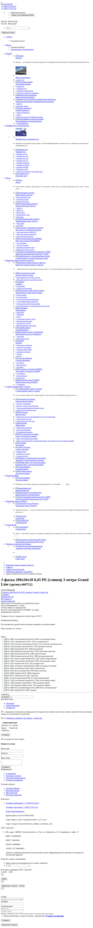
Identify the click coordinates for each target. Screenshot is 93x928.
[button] (9, 37)
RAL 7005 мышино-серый (38, 683)
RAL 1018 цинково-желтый (40, 646)
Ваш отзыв (5, 758)
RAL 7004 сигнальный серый (42, 680)
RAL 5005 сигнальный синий (42, 661)
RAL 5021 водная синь (34, 663)
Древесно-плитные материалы (18, 544)
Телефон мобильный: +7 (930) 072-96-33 (22, 803)
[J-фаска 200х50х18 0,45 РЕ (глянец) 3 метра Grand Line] (24, 592)
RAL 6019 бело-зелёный (36, 671)
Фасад (8, 178)
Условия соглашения (14, 780)
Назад (4, 879)
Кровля (9, 54)
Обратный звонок (8, 32)
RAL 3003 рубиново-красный (42, 651)
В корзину (5, 697)
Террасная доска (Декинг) (16, 501)
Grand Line (37, 718)
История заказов (12, 791)
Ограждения (11, 525)
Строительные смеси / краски (18, 387)
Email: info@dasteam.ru (15, 811)
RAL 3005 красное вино (36, 654)
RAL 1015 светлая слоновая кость (48, 644)
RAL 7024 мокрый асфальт (39, 685)
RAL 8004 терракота (31, 673)
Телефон (4, 901)
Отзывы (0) (10, 708)
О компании (11, 774)
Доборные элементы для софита (19, 718)
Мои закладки (11, 793)
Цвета (3, 637)
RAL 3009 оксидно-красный (41, 656)
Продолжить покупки (9, 886)
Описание (10, 703)
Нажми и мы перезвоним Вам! (23, 15)
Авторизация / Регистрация (22, 49)
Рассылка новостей (14, 795)
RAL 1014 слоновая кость (38, 642)
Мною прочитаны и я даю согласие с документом (33, 916)
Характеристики (12, 705)
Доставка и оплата (13, 776)
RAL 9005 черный (28, 690)
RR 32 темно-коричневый (38, 678)
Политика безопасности (16, 778)
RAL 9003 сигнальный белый (42, 639)
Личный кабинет (13, 788)
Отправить (6, 767)
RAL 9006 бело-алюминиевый (44, 688)
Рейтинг (4, 753)
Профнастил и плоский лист (17, 126)
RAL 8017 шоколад (30, 676)
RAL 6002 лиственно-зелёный (43, 666)
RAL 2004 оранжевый (33, 649)
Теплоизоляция (12, 476)
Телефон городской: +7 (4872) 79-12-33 (22, 807)
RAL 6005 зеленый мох (35, 668)
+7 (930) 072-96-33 (8, 6)
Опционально (6, 906)
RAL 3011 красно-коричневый (44, 659)
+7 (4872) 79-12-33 (8, 9)
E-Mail (3, 897)
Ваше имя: (5, 749)
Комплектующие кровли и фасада (20, 260)
